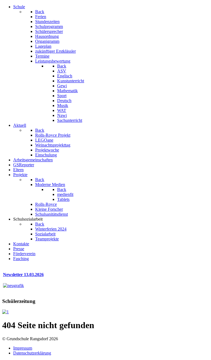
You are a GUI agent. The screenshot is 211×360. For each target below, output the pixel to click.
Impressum (22, 348)
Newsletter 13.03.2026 (23, 274)
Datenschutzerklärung (32, 353)
